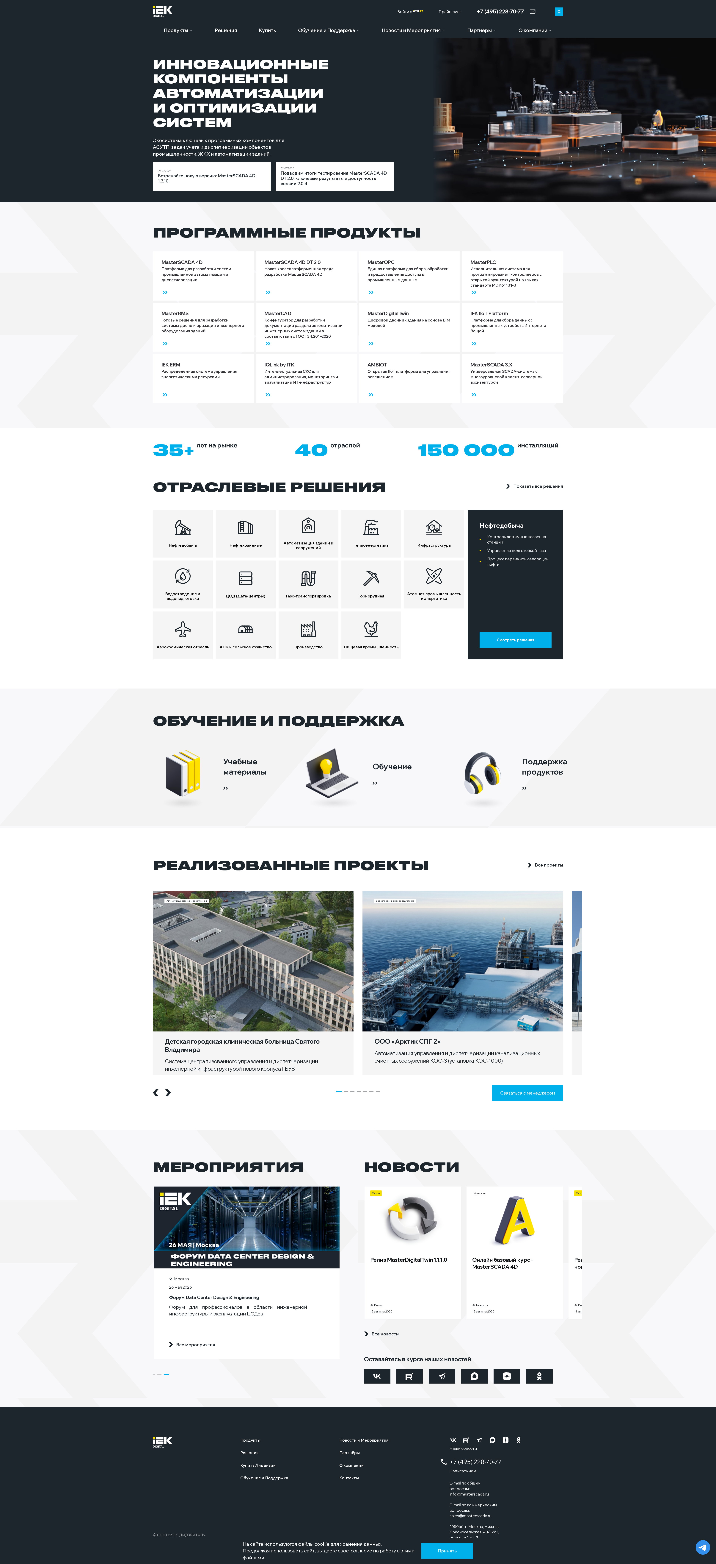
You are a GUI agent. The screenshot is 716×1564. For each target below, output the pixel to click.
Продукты (176, 30)
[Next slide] (168, 1092)
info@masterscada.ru (469, 1494)
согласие (361, 1551)
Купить (267, 30)
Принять (447, 1551)
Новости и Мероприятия (411, 30)
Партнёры (479, 30)
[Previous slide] (156, 1092)
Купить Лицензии (258, 1465)
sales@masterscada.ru (471, 1515)
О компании (533, 30)
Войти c (405, 12)
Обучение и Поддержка (326, 30)
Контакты (349, 1477)
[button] (339, 1091)
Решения (226, 30)
